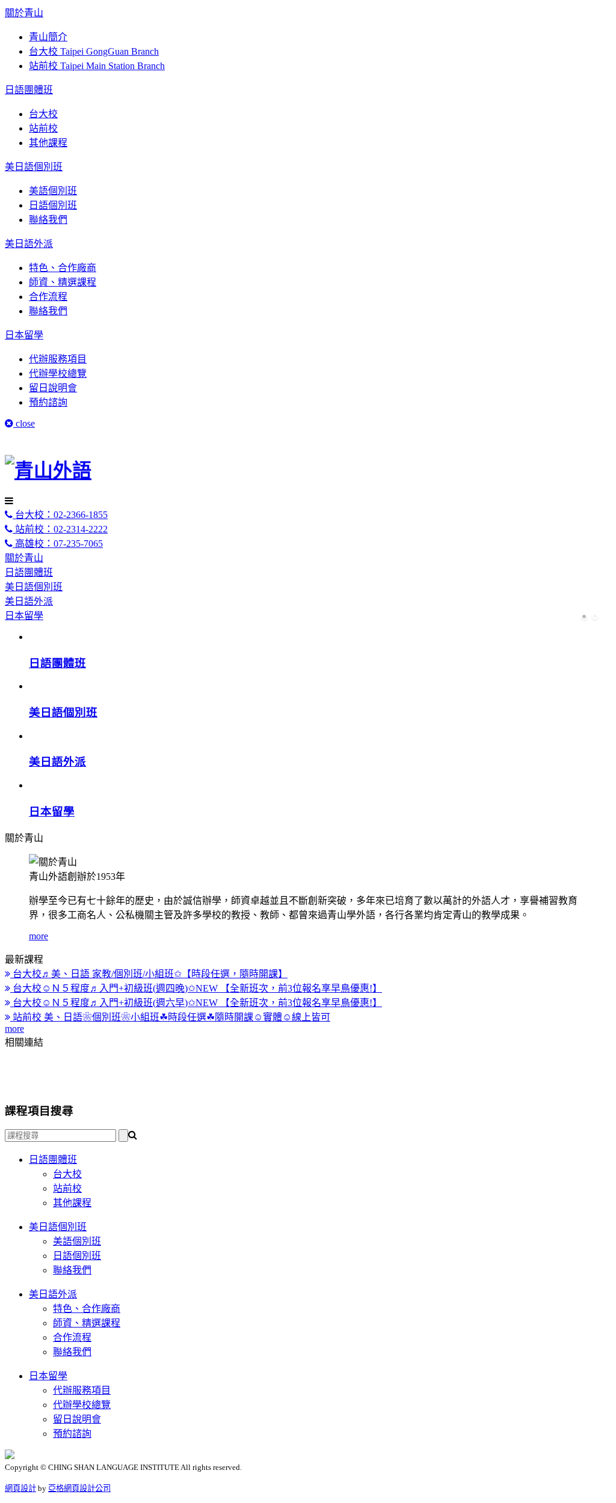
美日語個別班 (34, 167)
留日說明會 (53, 388)
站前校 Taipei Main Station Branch (97, 66)
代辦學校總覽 (58, 373)
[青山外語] (48, 470)
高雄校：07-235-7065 (58, 543)
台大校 (43, 114)
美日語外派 (29, 244)
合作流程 (48, 296)
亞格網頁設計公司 (79, 1488)
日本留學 (24, 335)
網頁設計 (20, 1488)
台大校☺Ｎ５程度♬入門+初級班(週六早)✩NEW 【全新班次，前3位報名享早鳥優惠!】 (196, 1003)
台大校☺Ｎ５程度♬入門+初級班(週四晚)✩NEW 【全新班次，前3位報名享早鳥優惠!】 (196, 988)
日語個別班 (53, 205)
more (38, 936)
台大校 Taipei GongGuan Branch (94, 51)
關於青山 (24, 13)
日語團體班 (29, 90)
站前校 (43, 128)
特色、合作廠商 (62, 268)
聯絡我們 (48, 220)
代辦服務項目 (58, 359)
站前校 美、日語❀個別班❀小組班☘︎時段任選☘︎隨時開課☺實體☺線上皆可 (170, 1017)
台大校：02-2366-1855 (60, 515)
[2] (595, 617)
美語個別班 (53, 191)
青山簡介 (48, 37)
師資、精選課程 (62, 282)
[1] (584, 617)
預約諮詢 (48, 402)
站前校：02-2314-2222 (60, 529)
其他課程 (48, 143)
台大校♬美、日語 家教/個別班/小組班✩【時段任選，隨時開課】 (149, 974)
